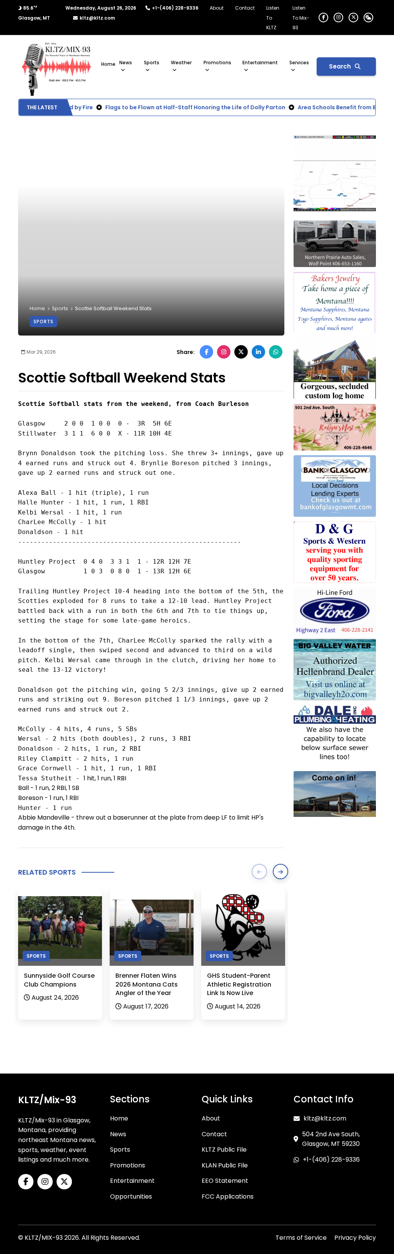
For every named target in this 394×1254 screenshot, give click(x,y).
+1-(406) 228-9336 (175, 8)
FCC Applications (228, 1196)
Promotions (217, 62)
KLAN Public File (225, 1165)
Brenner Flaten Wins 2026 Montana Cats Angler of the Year (146, 984)
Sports (151, 62)
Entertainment (260, 62)
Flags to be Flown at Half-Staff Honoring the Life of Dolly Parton (183, 107)
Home (108, 64)
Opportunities (131, 1196)
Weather (181, 62)
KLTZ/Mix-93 (47, 1100)
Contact (245, 8)
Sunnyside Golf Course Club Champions (59, 980)
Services (299, 62)
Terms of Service (301, 1237)
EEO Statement (225, 1180)
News (125, 62)
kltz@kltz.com (97, 18)
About (217, 8)
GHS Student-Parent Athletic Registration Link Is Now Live (239, 984)
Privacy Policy (355, 1237)
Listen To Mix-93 (300, 18)
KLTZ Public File (224, 1149)
